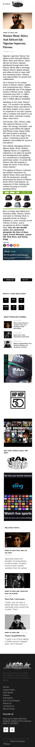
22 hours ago (17, 333)
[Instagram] (7, 245)
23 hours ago (17, 341)
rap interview (13, 593)
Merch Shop (9, 708)
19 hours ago (17, 321)
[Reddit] (14, 245)
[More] (17, 245)
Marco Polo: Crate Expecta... (15, 599)
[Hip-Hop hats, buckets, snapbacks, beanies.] (17, 200)
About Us (7, 703)
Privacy (7, 744)
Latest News (9, 689)
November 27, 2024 (8, 51)
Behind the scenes (8, 32)
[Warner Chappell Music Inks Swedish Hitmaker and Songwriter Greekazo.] (8, 344)
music (18, 550)
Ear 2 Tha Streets (11, 700)
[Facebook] (11, 245)
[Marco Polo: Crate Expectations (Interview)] (8, 334)
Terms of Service (17, 741)
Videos (6, 695)
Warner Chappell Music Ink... (15, 636)
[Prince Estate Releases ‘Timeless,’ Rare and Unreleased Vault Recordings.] (8, 324)
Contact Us (8, 706)
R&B (6, 553)
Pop (25, 550)
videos (10, 553)
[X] (4, 245)
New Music (8, 692)
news (16, 32)
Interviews (8, 698)
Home (6, 687)
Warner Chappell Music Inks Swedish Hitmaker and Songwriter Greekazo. (22, 345)
